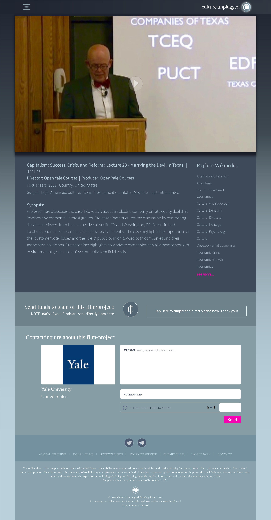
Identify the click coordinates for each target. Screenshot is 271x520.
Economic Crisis (208, 252)
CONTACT (225, 454)
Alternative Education (212, 176)
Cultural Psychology (211, 231)
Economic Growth (210, 259)
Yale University (56, 389)
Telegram (142, 442)
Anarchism (204, 183)
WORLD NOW (201, 454)
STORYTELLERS (111, 454)
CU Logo (135, 490)
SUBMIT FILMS (174, 454)
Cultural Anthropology (213, 203)
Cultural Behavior (209, 210)
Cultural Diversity (209, 217)
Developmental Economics (216, 245)
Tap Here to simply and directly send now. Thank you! (196, 311)
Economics (205, 266)
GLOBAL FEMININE (52, 454)
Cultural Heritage (209, 224)
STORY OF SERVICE (143, 454)
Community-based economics (210, 193)
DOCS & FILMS (83, 454)
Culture (202, 238)
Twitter (129, 442)
